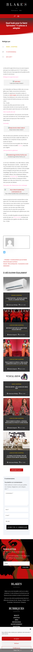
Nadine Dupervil (13, 334)
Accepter (16, 639)
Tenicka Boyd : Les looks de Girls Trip (16, 387)
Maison (13, 295)
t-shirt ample (12, 95)
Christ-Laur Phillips (13, 304)
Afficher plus (15, 470)
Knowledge (16, 622)
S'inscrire (25, 567)
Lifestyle (16, 618)
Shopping (14, 47)
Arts (16, 620)
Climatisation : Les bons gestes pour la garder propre (16, 299)
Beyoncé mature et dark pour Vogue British (16, 328)
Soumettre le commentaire (17, 527)
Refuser (16, 643)
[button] (30, 629)
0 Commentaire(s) (11, 52)
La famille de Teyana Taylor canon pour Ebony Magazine (16, 456)
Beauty (16, 615)
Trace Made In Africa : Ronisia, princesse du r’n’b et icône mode (16, 421)
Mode (8, 47)
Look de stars (13, 325)
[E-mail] (4, 252)
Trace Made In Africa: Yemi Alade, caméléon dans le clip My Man (16, 363)
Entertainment (16, 624)
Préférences (16, 648)
